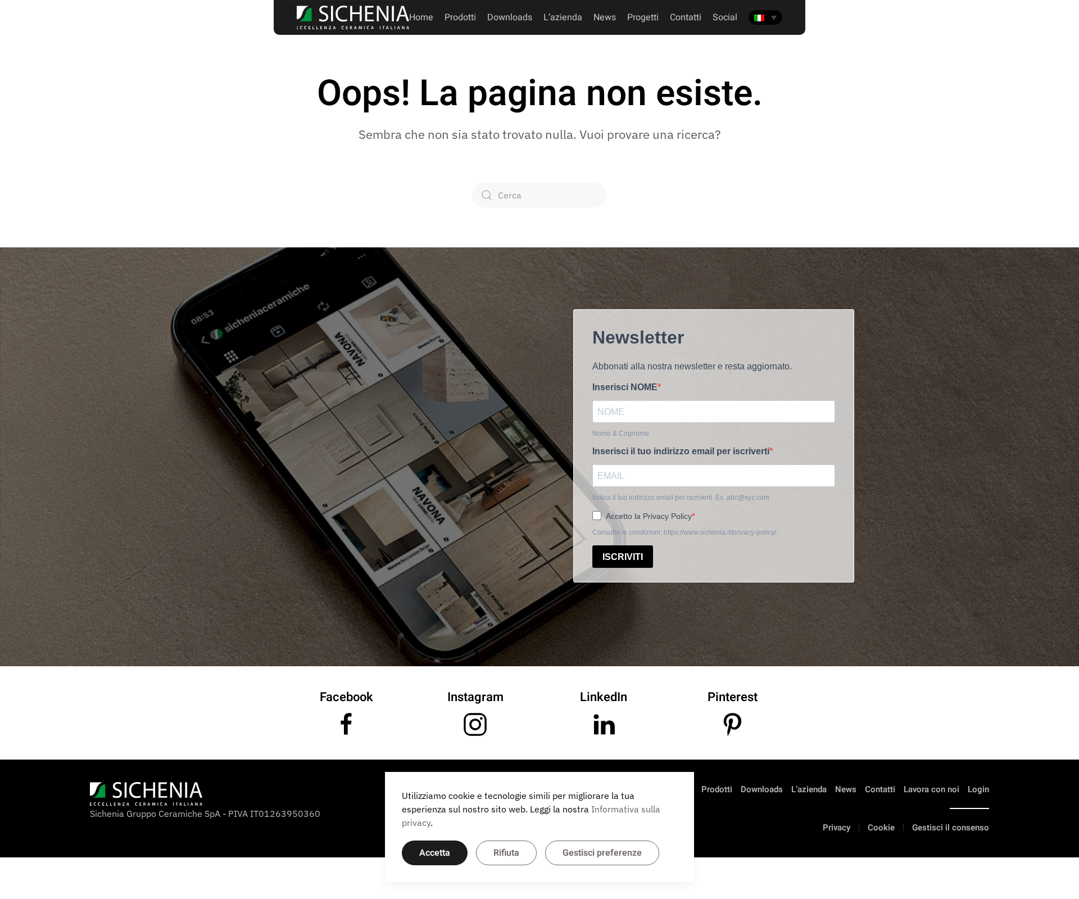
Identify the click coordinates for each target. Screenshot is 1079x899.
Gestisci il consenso (950, 827)
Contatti (880, 789)
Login (978, 789)
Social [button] (725, 17)
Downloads (509, 17)
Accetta (434, 853)
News (604, 17)
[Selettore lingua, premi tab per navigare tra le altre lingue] (765, 17)
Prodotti (460, 17)
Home (421, 17)
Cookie (881, 827)
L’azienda (809, 789)
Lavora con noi (931, 789)
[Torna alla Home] (353, 17)
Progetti (643, 17)
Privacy (836, 827)
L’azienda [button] (562, 17)
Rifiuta (506, 853)
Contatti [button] (685, 17)
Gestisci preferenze (602, 853)
